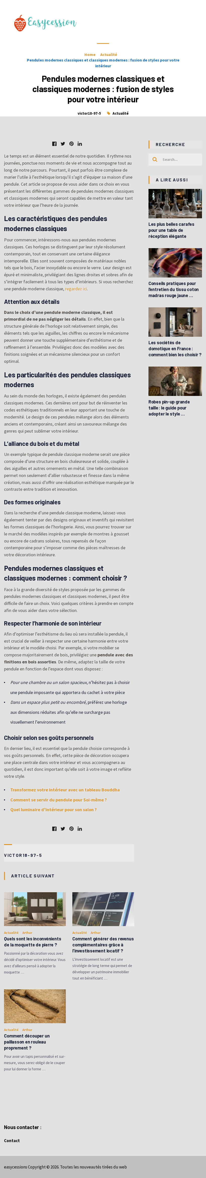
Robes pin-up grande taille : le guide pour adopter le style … (169, 408)
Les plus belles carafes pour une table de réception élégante (171, 230)
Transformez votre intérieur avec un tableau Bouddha (65, 790)
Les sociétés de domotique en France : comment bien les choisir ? (174, 348)
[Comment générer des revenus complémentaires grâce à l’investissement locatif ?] (103, 909)
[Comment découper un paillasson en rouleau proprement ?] (35, 1006)
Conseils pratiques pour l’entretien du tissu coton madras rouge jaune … (173, 289)
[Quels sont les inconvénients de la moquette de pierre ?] (35, 909)
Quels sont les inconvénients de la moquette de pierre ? (32, 941)
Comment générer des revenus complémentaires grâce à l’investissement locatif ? (103, 944)
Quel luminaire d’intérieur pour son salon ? (53, 809)
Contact (12, 1140)
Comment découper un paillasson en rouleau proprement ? (26, 1042)
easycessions (15, 1167)
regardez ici (76, 289)
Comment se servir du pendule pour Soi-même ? (58, 800)
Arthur (27, 933)
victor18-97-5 (89, 113)
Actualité (121, 113)
